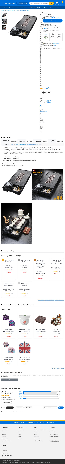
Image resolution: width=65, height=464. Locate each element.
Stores (19, 432)
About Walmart (5, 430)
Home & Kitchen (8, 10)
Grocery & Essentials (27, 7)
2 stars (20, 396)
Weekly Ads (51, 422)
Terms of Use (53, 430)
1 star (21, 398)
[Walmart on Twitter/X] (5, 456)
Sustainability (4, 438)
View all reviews (6, 402)
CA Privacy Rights (54, 434)
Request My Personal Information (54, 437)
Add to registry (57, 48)
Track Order (41, 422)
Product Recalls (37, 438)
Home (2, 10)
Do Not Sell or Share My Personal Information (55, 440)
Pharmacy (46, 7)
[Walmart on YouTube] (8, 456)
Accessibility (36, 436)
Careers (52, 7)
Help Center (32, 422)
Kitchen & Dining (15, 10)
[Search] (51, 3)
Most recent (9, 407)
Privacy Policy (53, 432)
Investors (4, 436)
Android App (4, 450)
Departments (7, 7)
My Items (58, 7)
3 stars (20, 394)
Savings (19, 7)
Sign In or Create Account (19, 422)
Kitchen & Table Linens (24, 10)
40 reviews (49, 88)
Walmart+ (20, 436)
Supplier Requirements (7, 441)
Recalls (35, 434)
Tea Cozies (39, 144)
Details (54, 45)
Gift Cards (20, 438)
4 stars (20, 393)
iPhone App (4, 448)
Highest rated (19, 407)
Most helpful (28, 407)
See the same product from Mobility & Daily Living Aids (51, 300)
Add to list (48, 48)
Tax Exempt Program (38, 441)
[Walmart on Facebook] (2, 456)
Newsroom (4, 434)
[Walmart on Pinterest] (11, 456)
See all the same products (58, 368)
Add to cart (52, 21)
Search (60, 407)
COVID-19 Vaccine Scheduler (40, 430)
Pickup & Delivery (38, 7)
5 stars (20, 391)
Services (14, 7)
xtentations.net (43, 111)
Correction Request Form (10, 380)
